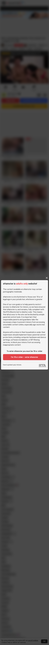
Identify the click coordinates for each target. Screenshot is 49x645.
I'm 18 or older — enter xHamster (24, 357)
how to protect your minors (12, 365)
